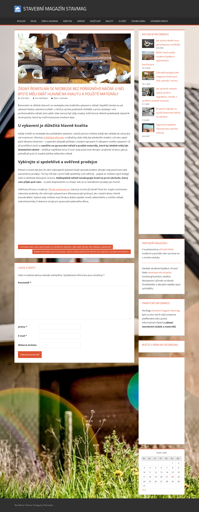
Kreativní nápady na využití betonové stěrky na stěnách (168, 112)
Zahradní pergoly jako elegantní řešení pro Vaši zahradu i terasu (167, 76)
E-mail (22, 335)
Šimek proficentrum (59, 189)
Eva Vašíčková (41, 98)
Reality (109, 21)
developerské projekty (160, 272)
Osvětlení (95, 21)
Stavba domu (138, 21)
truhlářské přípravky (54, 137)
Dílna (33, 21)
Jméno (22, 326)
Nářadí (81, 21)
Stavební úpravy (159, 21)
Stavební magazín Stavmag (54, 8)
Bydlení (21, 21)
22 (173, 477)
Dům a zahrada (50, 21)
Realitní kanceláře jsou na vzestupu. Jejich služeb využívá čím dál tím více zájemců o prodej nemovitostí (81, 252)
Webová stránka (27, 345)
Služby (122, 21)
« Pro (143, 490)
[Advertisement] (74, 226)
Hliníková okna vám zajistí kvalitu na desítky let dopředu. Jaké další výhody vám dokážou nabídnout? (66, 247)
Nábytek (67, 21)
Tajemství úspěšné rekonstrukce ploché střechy (167, 128)
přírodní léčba (166, 249)
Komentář (24, 282)
